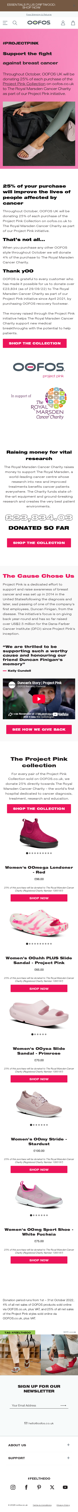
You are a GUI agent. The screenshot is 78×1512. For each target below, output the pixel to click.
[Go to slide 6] (40, 853)
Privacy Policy (63, 1505)
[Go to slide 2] (29, 853)
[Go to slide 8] (45, 853)
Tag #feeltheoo (18, 1332)
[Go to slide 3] (32, 853)
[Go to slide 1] (27, 853)
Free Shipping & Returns (39, 14)
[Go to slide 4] (35, 853)
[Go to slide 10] (51, 853)
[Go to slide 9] (48, 853)
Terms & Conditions (42, 1505)
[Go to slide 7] (43, 853)
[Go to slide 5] (37, 853)
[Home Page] (39, 23)
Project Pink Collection (24, 83)
